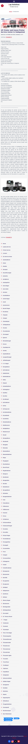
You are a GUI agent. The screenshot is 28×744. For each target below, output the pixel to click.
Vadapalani (6, 675)
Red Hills (5, 577)
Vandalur (5, 688)
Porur (4, 551)
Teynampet (6, 629)
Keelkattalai (6, 373)
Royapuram (6, 584)
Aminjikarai (6, 279)
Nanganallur (6, 480)
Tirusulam (5, 658)
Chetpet (5, 318)
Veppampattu (6, 697)
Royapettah (6, 580)
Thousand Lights (7, 655)
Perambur (5, 529)
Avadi (4, 302)
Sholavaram (6, 603)
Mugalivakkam (6, 470)
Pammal (5, 512)
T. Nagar (5, 619)
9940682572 (9, 37)
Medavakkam (6, 451)
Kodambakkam (7, 386)
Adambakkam (6, 259)
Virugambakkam (7, 704)
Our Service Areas (7, 256)
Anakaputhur (6, 282)
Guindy (5, 350)
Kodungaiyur (6, 389)
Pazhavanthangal (7, 525)
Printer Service (6, 250)
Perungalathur (6, 542)
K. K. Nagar (6, 363)
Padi (4, 499)
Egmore (5, 337)
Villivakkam (6, 701)
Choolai (5, 327)
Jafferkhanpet (6, 360)
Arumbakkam (6, 295)
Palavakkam (6, 503)
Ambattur (5, 276)
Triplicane (5, 668)
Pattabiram (6, 519)
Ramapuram (6, 571)
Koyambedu (6, 415)
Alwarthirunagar (7, 272)
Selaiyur (5, 597)
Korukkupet (6, 399)
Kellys (4, 379)
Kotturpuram (6, 409)
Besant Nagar (6, 308)
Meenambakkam (7, 454)
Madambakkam (7, 422)
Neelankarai (6, 486)
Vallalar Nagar (6, 681)
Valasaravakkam (7, 678)
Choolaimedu (6, 331)
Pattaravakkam (7, 522)
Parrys (4, 516)
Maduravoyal (6, 431)
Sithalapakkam (7, 610)
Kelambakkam (6, 376)
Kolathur (5, 392)
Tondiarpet (6, 665)
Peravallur (5, 532)
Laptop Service (7, 246)
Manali (4, 435)
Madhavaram (6, 425)
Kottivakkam (6, 402)
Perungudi (5, 545)
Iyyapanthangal (7, 357)
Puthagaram (6, 561)
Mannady (5, 448)
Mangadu (5, 444)
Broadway (5, 311)
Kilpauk (5, 383)
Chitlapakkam (6, 324)
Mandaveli (5, 441)
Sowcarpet (5, 613)
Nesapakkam (6, 490)
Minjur (4, 457)
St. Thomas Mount (7, 616)
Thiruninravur (6, 645)
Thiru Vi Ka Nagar (7, 632)
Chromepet (6, 334)
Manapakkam (6, 438)
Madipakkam (6, 428)
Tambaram (6, 623)
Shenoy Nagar (6, 600)
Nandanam (6, 477)
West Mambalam (7, 713)
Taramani (5, 626)
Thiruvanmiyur (6, 649)
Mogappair (5, 461)
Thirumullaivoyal (7, 639)
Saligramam (6, 590)
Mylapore (5, 473)
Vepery (4, 694)
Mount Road (6, 467)
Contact (5, 253)
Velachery (5, 691)
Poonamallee (6, 548)
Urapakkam (6, 671)
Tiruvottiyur (6, 662)
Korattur (5, 396)
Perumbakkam (6, 538)
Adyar (4, 263)
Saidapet (5, 587)
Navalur (5, 483)
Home (10, 11)
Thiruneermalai (7, 642)
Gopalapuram (6, 347)
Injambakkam (6, 353)
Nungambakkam (7, 496)
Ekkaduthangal (7, 340)
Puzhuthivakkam (7, 568)
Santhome (5, 593)
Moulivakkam (6, 464)
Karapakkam (6, 366)
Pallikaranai (6, 509)
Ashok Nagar (6, 298)
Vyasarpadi (6, 707)
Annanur (5, 292)
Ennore (4, 344)
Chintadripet (6, 321)
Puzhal (4, 564)
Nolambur (5, 493)
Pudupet (5, 555)
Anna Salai (5, 289)
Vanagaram (6, 684)
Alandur (5, 266)
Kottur (4, 405)
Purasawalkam (7, 558)
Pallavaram (6, 506)
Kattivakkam (6, 370)
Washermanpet (7, 710)
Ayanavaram (6, 305)
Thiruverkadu (6, 652)
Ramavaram (6, 574)
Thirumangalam (7, 636)
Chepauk (5, 315)
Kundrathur (6, 418)
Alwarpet (5, 269)
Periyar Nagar (6, 535)
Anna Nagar (6, 285)
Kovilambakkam (7, 412)
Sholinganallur (6, 606)
